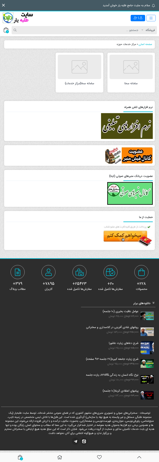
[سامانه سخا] (131, 66)
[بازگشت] (139, 457)
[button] (3, 5)
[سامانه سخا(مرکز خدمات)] (79, 66)
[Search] (16, 30)
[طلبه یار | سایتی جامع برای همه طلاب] (17, 18)
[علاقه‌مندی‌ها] (99, 457)
